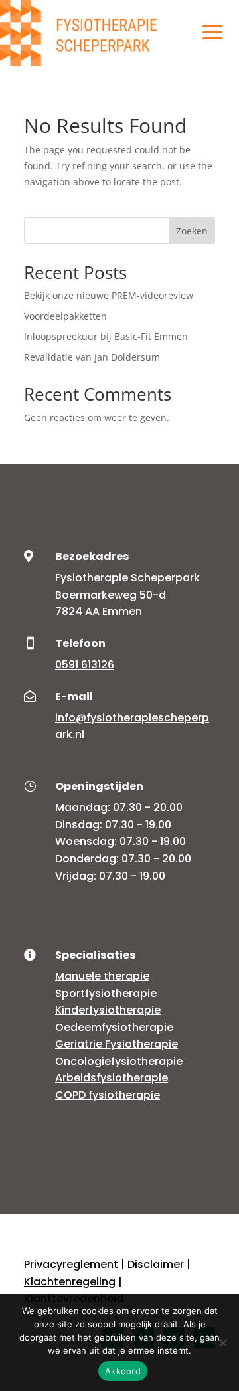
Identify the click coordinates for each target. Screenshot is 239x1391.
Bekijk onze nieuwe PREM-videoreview (108, 295)
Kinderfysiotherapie (108, 1010)
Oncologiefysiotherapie (119, 1061)
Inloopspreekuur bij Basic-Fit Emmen (106, 336)
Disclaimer (155, 1264)
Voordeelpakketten (65, 316)
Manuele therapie (102, 976)
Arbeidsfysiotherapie (111, 1077)
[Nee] (222, 1342)
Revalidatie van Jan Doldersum (92, 357)
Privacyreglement (71, 1264)
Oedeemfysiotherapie (114, 1027)
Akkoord (123, 1371)
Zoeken (192, 231)
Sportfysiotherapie (106, 993)
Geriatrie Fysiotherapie (116, 1044)
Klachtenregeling (70, 1281)
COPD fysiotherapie (107, 1095)
